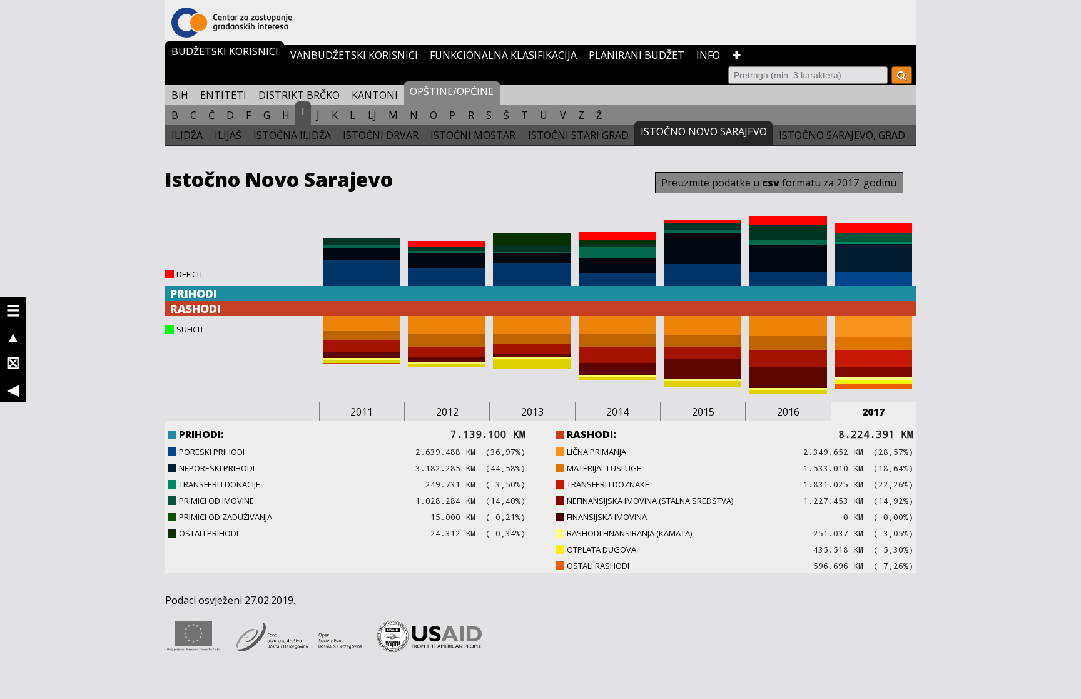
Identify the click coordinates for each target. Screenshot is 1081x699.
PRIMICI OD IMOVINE (216, 500)
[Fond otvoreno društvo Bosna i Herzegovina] (299, 648)
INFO (708, 55)
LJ (372, 115)
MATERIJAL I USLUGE (604, 468)
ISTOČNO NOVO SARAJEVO (704, 131)
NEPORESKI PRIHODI (217, 468)
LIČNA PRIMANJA (596, 451)
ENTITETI (223, 95)
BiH (179, 95)
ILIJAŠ (228, 135)
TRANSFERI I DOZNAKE (608, 484)
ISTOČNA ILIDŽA (292, 135)
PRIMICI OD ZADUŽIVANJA (225, 517)
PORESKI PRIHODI (212, 451)
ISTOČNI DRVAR (381, 135)
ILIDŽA (187, 135)
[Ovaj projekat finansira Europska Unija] (193, 648)
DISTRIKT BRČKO (299, 95)
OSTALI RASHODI (598, 565)
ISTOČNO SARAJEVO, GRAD (842, 135)
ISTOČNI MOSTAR (472, 135)
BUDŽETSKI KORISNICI (224, 51)
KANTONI (375, 95)
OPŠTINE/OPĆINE (452, 91)
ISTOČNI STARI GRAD (578, 135)
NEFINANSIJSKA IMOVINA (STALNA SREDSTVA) (650, 500)
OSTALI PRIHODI (208, 533)
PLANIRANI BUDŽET (636, 55)
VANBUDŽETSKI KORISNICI (354, 55)
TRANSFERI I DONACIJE (219, 484)
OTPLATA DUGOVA (601, 549)
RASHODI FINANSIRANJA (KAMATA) (629, 533)
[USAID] (429, 648)
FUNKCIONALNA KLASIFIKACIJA (503, 55)
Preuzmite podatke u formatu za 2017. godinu (778, 183)
